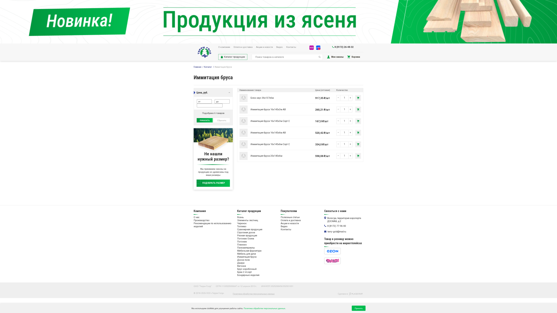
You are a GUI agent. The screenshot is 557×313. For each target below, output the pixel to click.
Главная (197, 67)
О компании (224, 47)
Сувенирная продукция (249, 229)
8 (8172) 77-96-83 (336, 226)
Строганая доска (246, 232)
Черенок (242, 223)
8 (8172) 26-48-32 (343, 47)
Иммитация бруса (246, 256)
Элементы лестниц (247, 220)
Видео (279, 47)
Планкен (242, 244)
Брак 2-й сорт (244, 272)
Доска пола (243, 260)
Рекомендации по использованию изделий (212, 225)
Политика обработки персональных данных (254, 294)
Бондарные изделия (248, 275)
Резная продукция (247, 235)
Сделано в (343, 294)
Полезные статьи (290, 217)
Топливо (241, 226)
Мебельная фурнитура (249, 250)
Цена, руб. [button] (202, 92)
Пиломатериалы (246, 247)
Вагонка (241, 266)
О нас (196, 217)
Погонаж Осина (245, 238)
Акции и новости (264, 47)
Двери (240, 263)
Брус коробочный (246, 269)
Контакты (291, 47)
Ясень (240, 217)
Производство (201, 220)
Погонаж (242, 241)
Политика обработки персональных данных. (265, 308)
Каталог (208, 67)
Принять (359, 308)
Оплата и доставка (243, 47)
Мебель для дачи (246, 253)
